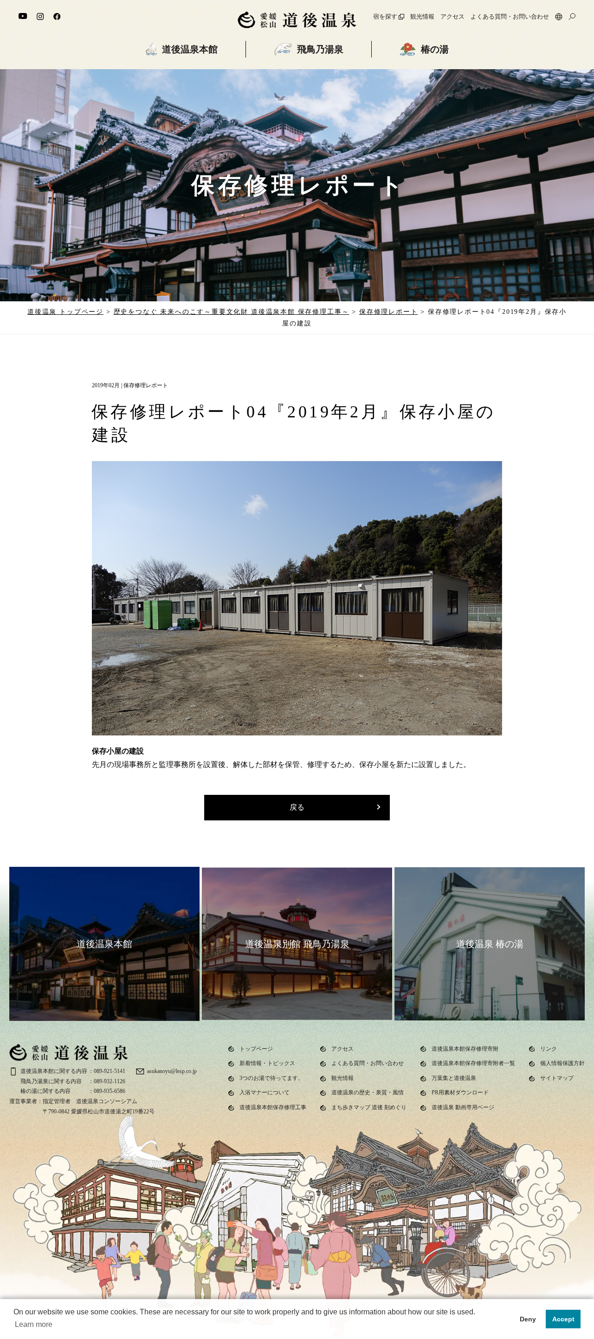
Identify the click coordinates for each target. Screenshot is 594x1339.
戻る (297, 807)
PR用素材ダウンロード (460, 1092)
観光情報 (422, 16)
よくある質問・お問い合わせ (510, 16)
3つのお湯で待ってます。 (271, 1078)
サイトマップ (557, 1078)
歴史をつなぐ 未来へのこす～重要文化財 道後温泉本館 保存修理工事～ (231, 311)
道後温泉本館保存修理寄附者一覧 (473, 1063)
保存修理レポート (388, 311)
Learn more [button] (33, 1324)
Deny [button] (528, 1319)
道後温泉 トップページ (65, 311)
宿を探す (385, 16)
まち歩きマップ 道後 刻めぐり (369, 1107)
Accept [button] (563, 1319)
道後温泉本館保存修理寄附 (465, 1049)
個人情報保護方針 (562, 1063)
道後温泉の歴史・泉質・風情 (367, 1092)
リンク (548, 1049)
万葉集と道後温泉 (454, 1078)
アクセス (452, 16)
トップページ (256, 1049)
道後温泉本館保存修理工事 (272, 1107)
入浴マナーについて (264, 1092)
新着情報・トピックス (267, 1063)
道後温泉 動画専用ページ (463, 1107)
